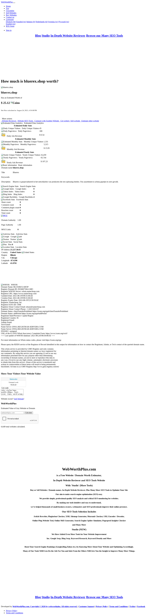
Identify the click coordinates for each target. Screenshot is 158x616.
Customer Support (86, 606)
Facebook (141, 606)
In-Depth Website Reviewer (67, 35)
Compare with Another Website (46, 121)
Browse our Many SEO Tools (104, 35)
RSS (8, 26)
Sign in (8, 30)
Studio (46, 35)
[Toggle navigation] (14, 2)
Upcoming (10, 11)
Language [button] (10, 19)
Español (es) (21, 22)
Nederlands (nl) (42, 22)
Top (7, 8)
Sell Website (19, 399)
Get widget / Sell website (69, 121)
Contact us (10, 17)
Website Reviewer (9, 121)
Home (8, 6)
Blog (38, 35)
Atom (12, 26)
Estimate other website (89, 121)
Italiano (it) (31, 22)
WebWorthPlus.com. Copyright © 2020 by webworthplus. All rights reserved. (44, 606)
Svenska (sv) (53, 22)
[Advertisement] (75, 59)
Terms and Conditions (118, 606)
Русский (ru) (64, 22)
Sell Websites (11, 13)
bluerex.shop (13, 379)
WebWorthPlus (7, 2)
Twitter (132, 606)
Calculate (28, 413)
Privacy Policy (102, 606)
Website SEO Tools (25, 121)
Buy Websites (11, 15)
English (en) (10, 24)
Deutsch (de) (11, 22)
